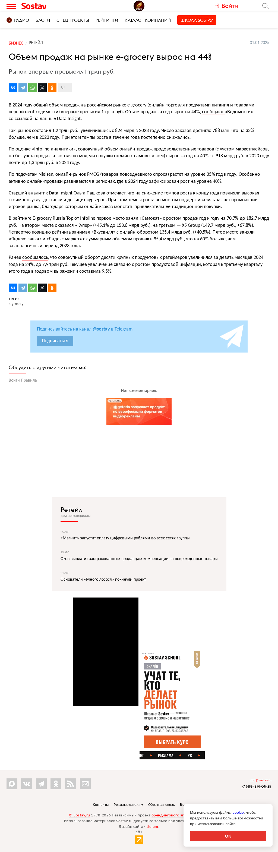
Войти (14, 380)
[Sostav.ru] (45, 6)
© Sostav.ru (79, 815)
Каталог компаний (148, 20)
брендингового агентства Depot (180, 815)
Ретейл (71, 509)
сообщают (213, 112)
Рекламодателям (128, 805)
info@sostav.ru (260, 780)
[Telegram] (22, 87)
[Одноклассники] (52, 87)
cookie (238, 812)
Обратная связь (161, 805)
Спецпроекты (72, 20)
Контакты (101, 805)
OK (228, 836)
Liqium (152, 827)
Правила (29, 380)
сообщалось (35, 257)
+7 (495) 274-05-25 (256, 786)
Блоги (43, 20)
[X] (42, 87)
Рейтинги (107, 20)
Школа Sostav (197, 20)
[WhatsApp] (32, 87)
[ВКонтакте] (13, 87)
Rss (182, 805)
